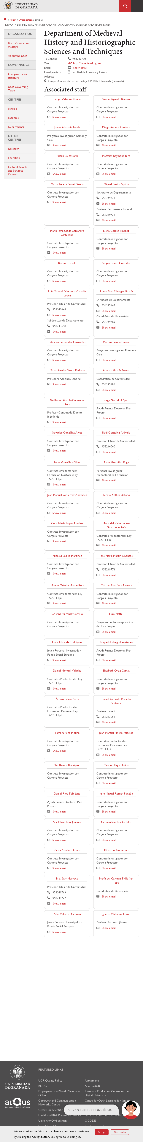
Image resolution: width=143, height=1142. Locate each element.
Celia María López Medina (67, 523)
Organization (26, 19)
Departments (16, 127)
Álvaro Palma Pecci (67, 699)
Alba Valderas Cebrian (67, 914)
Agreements (92, 1080)
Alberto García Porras (116, 370)
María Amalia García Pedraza (67, 370)
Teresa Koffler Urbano (116, 495)
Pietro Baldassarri (67, 155)
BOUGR (43, 1086)
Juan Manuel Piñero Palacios (116, 732)
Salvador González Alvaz (67, 432)
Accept (101, 1131)
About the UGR (17, 56)
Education (14, 158)
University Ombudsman (52, 1120)
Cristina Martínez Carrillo (67, 614)
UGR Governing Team (18, 88)
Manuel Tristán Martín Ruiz (67, 585)
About (13, 19)
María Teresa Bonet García (67, 184)
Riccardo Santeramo (116, 850)
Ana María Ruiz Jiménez (67, 822)
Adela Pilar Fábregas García (116, 291)
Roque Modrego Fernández (116, 642)
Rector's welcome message (19, 44)
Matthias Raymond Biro (116, 155)
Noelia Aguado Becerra (116, 99)
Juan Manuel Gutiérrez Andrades (67, 495)
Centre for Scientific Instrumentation (60, 1110)
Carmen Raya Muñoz (116, 765)
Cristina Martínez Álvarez (116, 585)
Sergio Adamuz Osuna (67, 99)
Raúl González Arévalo (116, 432)
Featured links (50, 1069)
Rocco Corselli (67, 263)
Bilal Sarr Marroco (67, 878)
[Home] (20, 6)
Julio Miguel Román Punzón (116, 793)
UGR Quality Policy (50, 1080)
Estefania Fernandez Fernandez (67, 342)
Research (13, 148)
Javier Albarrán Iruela (67, 127)
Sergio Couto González (116, 263)
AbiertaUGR (92, 1086)
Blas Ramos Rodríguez (67, 765)
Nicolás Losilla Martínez (67, 555)
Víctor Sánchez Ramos (67, 850)
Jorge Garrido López (116, 400)
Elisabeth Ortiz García (116, 670)
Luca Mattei (116, 614)
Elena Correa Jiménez (116, 230)
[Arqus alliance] (17, 1103)
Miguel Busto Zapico (116, 184)
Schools (12, 108)
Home (5, 20)
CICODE (90, 1120)
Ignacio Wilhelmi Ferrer (116, 914)
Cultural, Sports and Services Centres (17, 170)
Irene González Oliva (67, 462)
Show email (80, 67)
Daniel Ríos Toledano (67, 793)
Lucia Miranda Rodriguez (67, 642)
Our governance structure (18, 75)
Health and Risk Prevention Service (59, 1115)
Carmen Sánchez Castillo (116, 822)
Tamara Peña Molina (67, 732)
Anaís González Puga (116, 462)
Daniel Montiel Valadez (67, 670)
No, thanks (120, 1131)
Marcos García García (116, 342)
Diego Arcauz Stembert (116, 127)
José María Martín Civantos (116, 555)
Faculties (13, 117)
